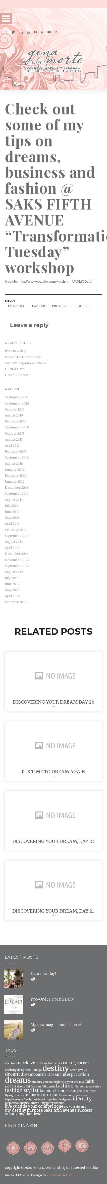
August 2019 (14, 415)
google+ (82, 306)
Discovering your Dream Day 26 (53, 702)
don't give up (78, 1070)
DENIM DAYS (15, 369)
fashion (65, 1086)
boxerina (42, 1063)
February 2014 (15, 530)
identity (82, 1099)
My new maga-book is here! (26, 363)
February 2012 (15, 602)
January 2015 (14, 481)
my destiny (15, 1110)
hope (49, 1099)
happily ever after (16, 1099)
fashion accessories (87, 1086)
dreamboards (34, 1074)
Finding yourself (79, 1091)
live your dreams (75, 1107)
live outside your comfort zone (34, 1106)
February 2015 (15, 475)
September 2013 (17, 536)
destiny (56, 1068)
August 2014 (14, 500)
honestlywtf (37, 1099)
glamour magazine (75, 1095)
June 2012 (12, 584)
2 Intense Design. (60, 1175)
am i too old (13, 1063)
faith (89, 1081)
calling (69, 1063)
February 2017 (15, 451)
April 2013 (12, 548)
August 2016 (14, 463)
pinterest (60, 306)
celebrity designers (18, 1070)
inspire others (29, 1103)
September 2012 (17, 566)
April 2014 (12, 523)
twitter (38, 306)
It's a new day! (43, 973)
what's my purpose (23, 1114)
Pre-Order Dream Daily (23, 357)
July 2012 (11, 578)
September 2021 (17, 397)
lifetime (59, 1103)
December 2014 (16, 487)
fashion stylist (22, 1090)
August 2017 (14, 439)
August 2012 (14, 572)
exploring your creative (69, 1082)
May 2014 (12, 517)
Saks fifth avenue (60, 1110)
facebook (16, 306)
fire (93, 1091)
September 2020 (17, 403)
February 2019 (15, 421)
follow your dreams (43, 1095)
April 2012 (12, 596)
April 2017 (12, 445)
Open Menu (6, 18)
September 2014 (17, 493)
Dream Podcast (16, 375)
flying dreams (14, 1095)
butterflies (55, 1063)
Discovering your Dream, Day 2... (53, 911)
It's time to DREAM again (53, 771)
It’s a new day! (15, 351)
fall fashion (33, 1086)
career (83, 1063)
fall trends (48, 1086)
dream (12, 1074)
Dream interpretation (68, 1074)
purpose (35, 1110)
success (84, 1110)
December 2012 (16, 554)
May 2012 (12, 590)
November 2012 (17, 560)
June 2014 (12, 512)
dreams (18, 1080)
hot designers (62, 1099)
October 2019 (14, 409)
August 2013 (14, 542)
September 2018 (17, 427)
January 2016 (15, 469)
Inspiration (12, 1103)
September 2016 (17, 457)
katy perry (47, 1103)
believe (28, 1063)
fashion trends (53, 1090)
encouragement (42, 1082)
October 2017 (14, 433)
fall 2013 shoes (15, 1086)
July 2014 (11, 506)
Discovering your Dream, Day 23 (53, 841)
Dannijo (36, 1070)
